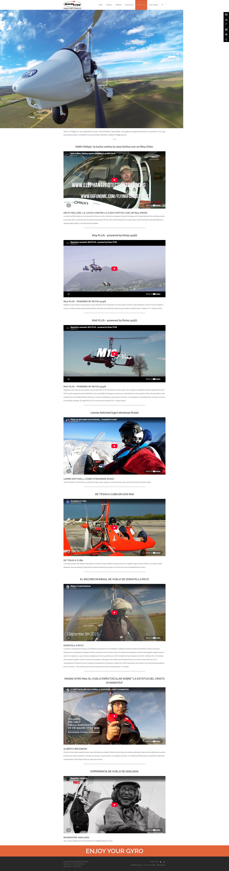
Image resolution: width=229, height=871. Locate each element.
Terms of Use (67, 866)
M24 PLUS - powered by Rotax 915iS (85, 301)
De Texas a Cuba (73, 560)
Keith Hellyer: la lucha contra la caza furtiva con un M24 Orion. (106, 213)
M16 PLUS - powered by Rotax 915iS (85, 386)
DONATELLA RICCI (74, 645)
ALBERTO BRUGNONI (75, 749)
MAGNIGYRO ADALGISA (76, 837)
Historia (109, 5)
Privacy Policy (77, 866)
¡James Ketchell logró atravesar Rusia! (89, 479)
